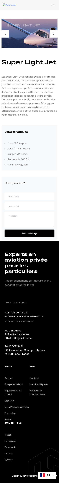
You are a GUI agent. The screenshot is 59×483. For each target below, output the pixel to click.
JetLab (8, 419)
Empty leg (10, 413)
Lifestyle (9, 400)
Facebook (10, 447)
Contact (34, 378)
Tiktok (8, 434)
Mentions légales (38, 384)
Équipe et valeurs (14, 384)
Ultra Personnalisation (17, 407)
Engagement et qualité (13, 392)
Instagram (10, 441)
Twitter (9, 459)
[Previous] (5, 34)
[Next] (53, 34)
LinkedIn (9, 453)
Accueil (9, 378)
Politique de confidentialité (37, 392)
